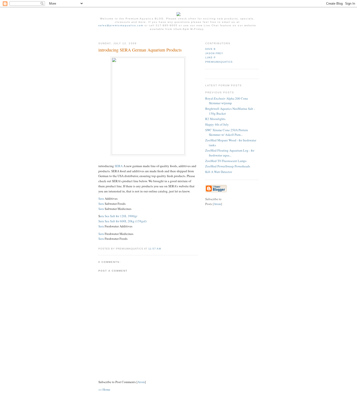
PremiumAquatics (219, 61)
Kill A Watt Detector (218, 172)
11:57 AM (154, 248)
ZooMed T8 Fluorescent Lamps (225, 161)
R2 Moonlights (215, 119)
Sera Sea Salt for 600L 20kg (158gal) (122, 221)
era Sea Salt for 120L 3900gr (118, 216)
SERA (119, 166)
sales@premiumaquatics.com (120, 25)
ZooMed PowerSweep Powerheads (227, 166)
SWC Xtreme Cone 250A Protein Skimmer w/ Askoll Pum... (226, 132)
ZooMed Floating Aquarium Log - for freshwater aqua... (229, 152)
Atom (141, 382)
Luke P (210, 57)
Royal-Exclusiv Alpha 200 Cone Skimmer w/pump (226, 100)
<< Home (104, 389)
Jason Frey (214, 53)
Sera (101, 198)
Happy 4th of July (217, 124)
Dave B (210, 49)
